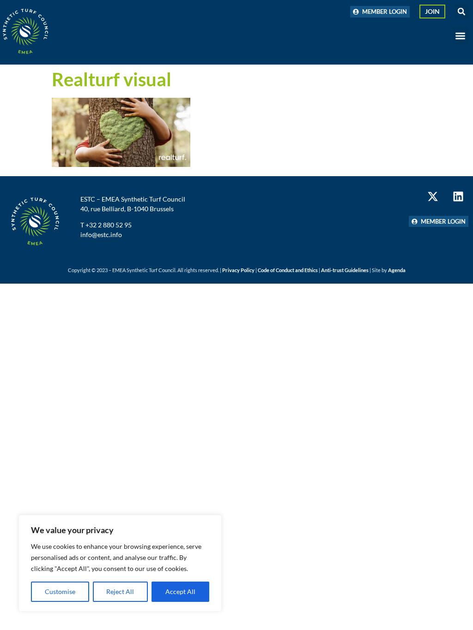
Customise (60, 591)
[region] (120, 563)
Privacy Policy (238, 270)
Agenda (397, 270)
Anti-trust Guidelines (345, 270)
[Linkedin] (458, 196)
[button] (461, 11)
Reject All (120, 591)
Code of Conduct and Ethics (288, 270)
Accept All (180, 591)
